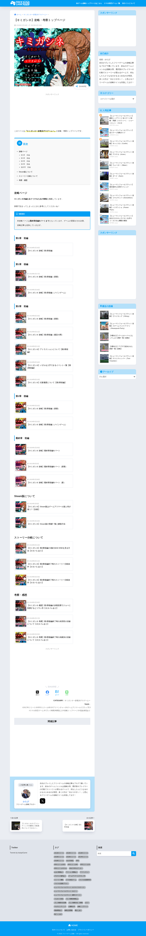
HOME (74, 925)
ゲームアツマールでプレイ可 (78, 707)
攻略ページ (23, 151)
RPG (77, 860)
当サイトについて (128, 3)
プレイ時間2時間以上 (54, 710)
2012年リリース (71, 853)
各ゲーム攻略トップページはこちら (89, 3)
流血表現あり (85, 710)
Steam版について (25, 172)
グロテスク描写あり (60, 876)
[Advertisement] (52, 112)
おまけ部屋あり (58, 872)
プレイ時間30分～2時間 (76, 902)
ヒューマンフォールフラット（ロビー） (65, 891)
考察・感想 (23, 180)
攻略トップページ (71, 710)
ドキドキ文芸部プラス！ (61, 883)
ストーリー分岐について (28, 176)
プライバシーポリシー (86, 930)
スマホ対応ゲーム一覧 (112, 3)
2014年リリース (83, 853)
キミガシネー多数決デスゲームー (77, 700)
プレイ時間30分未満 (60, 902)
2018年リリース (59, 860)
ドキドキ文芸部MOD (85, 880)
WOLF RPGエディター (76, 868)
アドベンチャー (59, 707)
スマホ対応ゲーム (37, 710)
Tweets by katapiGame (18, 853)
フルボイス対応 (58, 899)
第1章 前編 (25, 155)
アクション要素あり (71, 872)
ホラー (87, 902)
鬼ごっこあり (58, 914)
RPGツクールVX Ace (60, 868)
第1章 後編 (25, 158)
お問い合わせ (71, 930)
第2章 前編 (25, 161)
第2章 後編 (25, 164)
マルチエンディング (60, 906)
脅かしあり (78, 910)
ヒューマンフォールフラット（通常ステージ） (67, 895)
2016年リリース (71, 857)
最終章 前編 (26, 167)
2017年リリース (29, 707)
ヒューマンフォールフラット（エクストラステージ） (69, 887)
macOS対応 (69, 860)
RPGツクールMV (44, 707)
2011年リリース (59, 853)
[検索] (133, 853)
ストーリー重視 (58, 880)
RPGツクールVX (85, 864)
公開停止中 (72, 906)
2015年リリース (59, 857)
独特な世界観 (68, 910)
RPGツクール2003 (59, 864)
